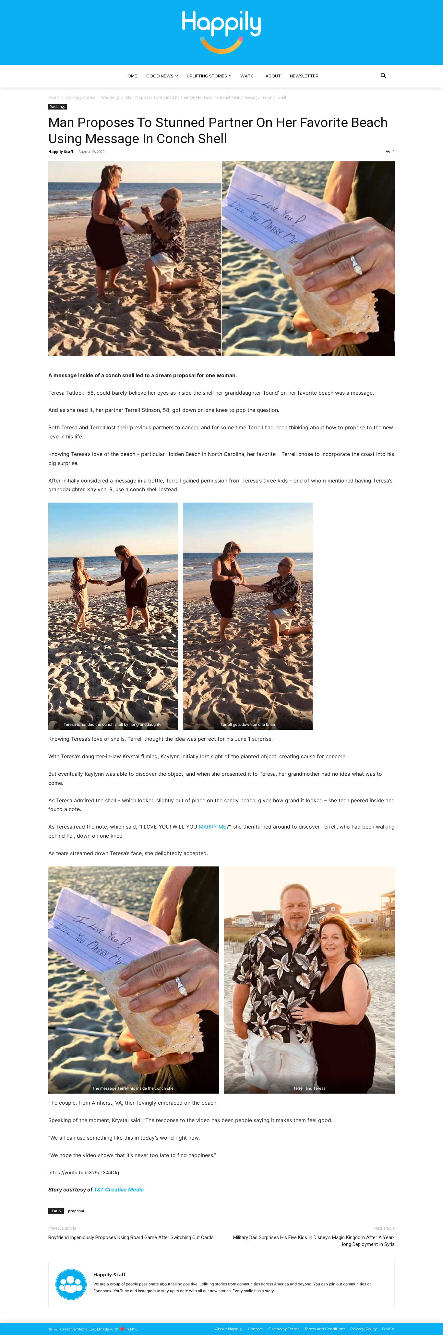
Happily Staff (60, 151)
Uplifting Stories (80, 97)
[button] (384, 76)
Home (54, 97)
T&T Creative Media (119, 1189)
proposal (76, 1210)
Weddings (110, 97)
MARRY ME (212, 826)
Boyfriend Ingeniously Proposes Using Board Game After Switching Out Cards (131, 1237)
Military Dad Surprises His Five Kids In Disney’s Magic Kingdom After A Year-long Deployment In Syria (314, 1241)
